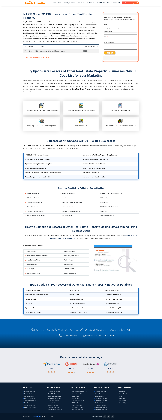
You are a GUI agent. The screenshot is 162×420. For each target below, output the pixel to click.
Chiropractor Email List (101, 400)
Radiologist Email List (101, 409)
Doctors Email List (100, 403)
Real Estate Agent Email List (79, 391)
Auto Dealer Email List (77, 407)
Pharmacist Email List (101, 398)
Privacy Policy (122, 403)
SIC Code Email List (29, 405)
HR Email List (75, 398)
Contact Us (122, 398)
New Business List (29, 403)
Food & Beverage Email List (55, 409)
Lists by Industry (69, 3)
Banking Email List (53, 405)
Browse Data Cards (114, 3)
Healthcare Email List (30, 398)
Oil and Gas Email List (54, 394)
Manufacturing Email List (54, 396)
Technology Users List (30, 400)
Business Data (56, 3)
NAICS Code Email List (30, 407)
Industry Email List (29, 394)
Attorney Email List (77, 394)
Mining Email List (52, 403)
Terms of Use (122, 400)
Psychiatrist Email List (101, 405)
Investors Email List (77, 405)
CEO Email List (75, 396)
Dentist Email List (99, 396)
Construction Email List (54, 391)
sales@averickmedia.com (100, 335)
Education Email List (53, 407)
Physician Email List (100, 391)
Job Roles (80, 3)
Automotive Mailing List (54, 398)
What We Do (100, 3)
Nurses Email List (100, 394)
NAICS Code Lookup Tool (36, 57)
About (120, 396)
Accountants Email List (78, 400)
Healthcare (90, 3)
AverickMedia (37, 416)
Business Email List (29, 391)
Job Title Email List (29, 396)
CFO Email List (75, 403)
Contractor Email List (77, 409)
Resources (122, 391)
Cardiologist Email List (101, 407)
